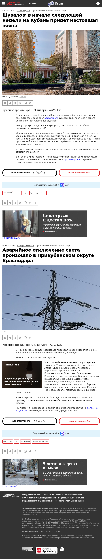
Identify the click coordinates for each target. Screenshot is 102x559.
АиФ (4, 331)
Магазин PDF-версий (73, 495)
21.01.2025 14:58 (8, 11)
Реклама (59, 495)
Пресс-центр (49, 495)
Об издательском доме (31, 495)
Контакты (80, 498)
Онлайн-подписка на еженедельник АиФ (39, 498)
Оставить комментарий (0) (79, 173)
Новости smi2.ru (11, 238)
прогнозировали (73, 159)
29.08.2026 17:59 (8, 246)
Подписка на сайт (65, 498)
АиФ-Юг (23, 97)
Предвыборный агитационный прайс (37, 501)
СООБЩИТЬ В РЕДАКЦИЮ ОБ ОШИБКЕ (69, 501)
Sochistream (51, 118)
